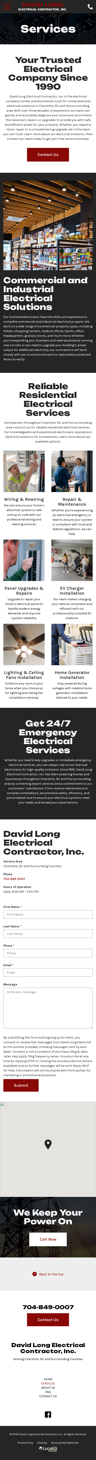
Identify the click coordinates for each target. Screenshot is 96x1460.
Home (48, 1379)
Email (9, 965)
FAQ (48, 1392)
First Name (13, 907)
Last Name (13, 926)
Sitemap (42, 1442)
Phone (9, 946)
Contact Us (48, 154)
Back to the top (51, 1274)
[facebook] (48, 1414)
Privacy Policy (25, 1442)
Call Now (48, 1239)
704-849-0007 (14, 879)
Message (10, 984)
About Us (48, 1388)
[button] (48, 1144)
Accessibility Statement (65, 1442)
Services (48, 29)
